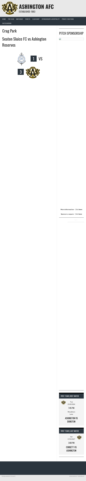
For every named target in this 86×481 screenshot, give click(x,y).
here (80, 209)
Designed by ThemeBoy (76, 476)
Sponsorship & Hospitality (51, 19)
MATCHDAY (19, 19)
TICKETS (27, 19)
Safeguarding (6, 23)
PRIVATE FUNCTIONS (68, 19)
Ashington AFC (36, 6)
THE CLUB (11, 19)
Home (4, 19)
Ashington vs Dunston (71, 419)
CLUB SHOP (35, 19)
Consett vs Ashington (71, 448)
